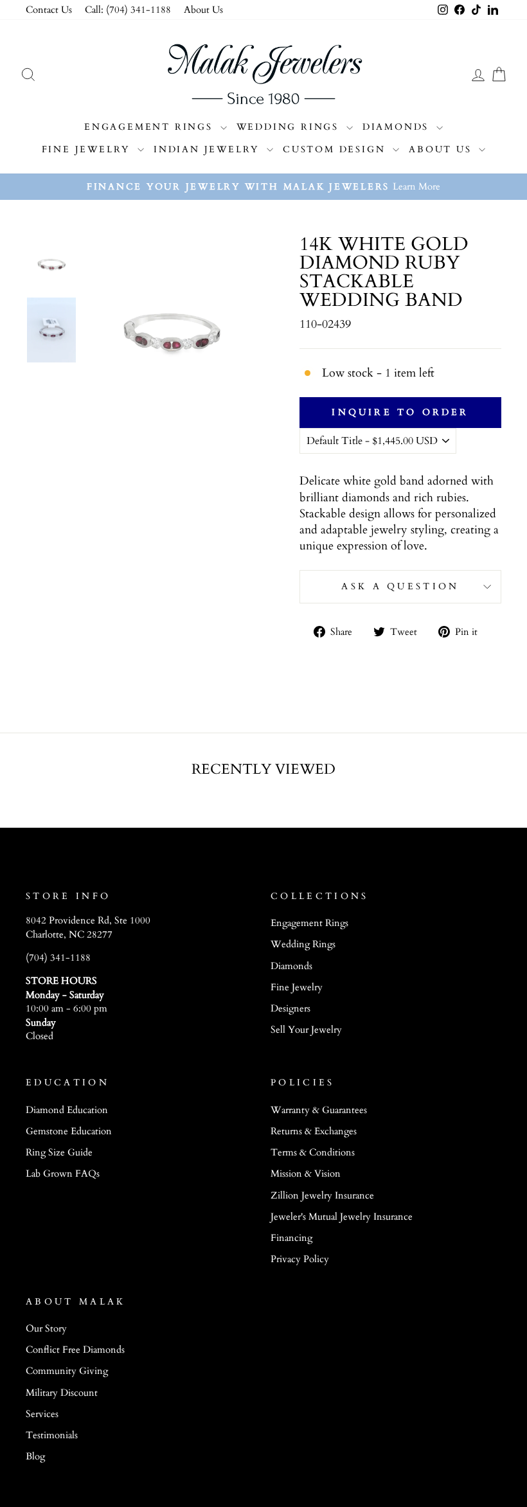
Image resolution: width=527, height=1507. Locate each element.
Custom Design (336, 149)
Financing (291, 1238)
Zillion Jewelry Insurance (322, 1195)
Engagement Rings (150, 127)
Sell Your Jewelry (306, 1030)
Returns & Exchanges (314, 1131)
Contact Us (49, 10)
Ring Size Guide (59, 1152)
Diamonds (397, 127)
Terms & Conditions (313, 1152)
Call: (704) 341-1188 (128, 10)
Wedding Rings (290, 127)
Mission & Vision (306, 1174)
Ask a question (400, 586)
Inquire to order (400, 412)
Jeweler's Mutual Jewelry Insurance (342, 1217)
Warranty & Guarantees (319, 1110)
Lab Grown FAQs (63, 1174)
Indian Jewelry (209, 149)
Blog (35, 1456)
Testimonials (52, 1435)
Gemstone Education (69, 1131)
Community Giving (67, 1371)
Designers (290, 1008)
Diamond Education (67, 1110)
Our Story (46, 1328)
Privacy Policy (300, 1259)
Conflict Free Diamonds (75, 1350)
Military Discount (62, 1393)
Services (42, 1414)
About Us (203, 10)
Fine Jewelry (88, 149)
